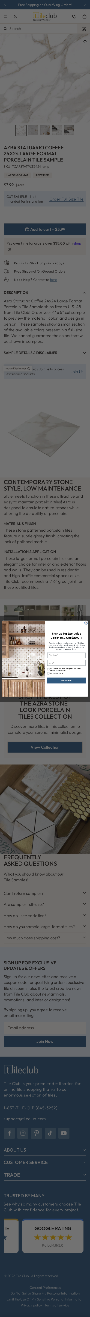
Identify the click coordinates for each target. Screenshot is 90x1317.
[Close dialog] (86, 622)
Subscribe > (66, 680)
